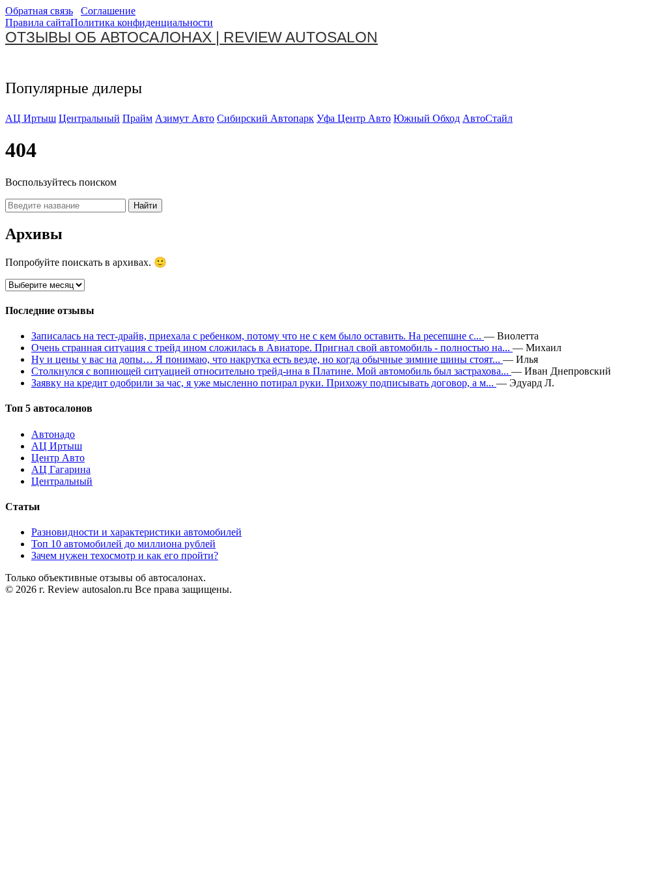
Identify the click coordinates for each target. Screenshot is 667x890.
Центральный (89, 118)
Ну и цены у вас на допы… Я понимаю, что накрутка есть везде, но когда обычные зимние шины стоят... (267, 359)
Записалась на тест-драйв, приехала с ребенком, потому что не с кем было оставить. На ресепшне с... (257, 335)
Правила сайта (37, 22)
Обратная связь (39, 10)
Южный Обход (426, 118)
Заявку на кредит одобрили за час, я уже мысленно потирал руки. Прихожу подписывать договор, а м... (263, 382)
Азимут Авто (184, 118)
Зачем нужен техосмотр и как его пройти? (124, 555)
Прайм (137, 118)
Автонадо (53, 434)
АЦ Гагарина (61, 469)
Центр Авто (58, 457)
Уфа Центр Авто (354, 118)
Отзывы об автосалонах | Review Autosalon (191, 37)
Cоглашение (108, 10)
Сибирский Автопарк (265, 118)
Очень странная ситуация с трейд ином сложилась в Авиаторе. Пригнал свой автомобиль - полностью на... (272, 347)
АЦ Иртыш (30, 118)
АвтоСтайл (487, 118)
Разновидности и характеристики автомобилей (136, 532)
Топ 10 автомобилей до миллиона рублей (123, 543)
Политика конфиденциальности (141, 22)
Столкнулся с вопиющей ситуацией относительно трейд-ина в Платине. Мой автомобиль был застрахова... (271, 371)
